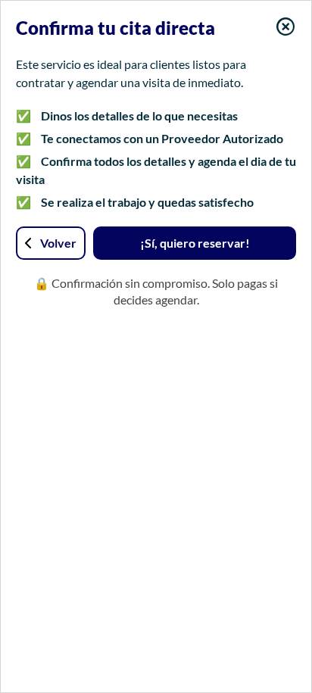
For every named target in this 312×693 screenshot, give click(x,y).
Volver (58, 243)
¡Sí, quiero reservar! (195, 243)
